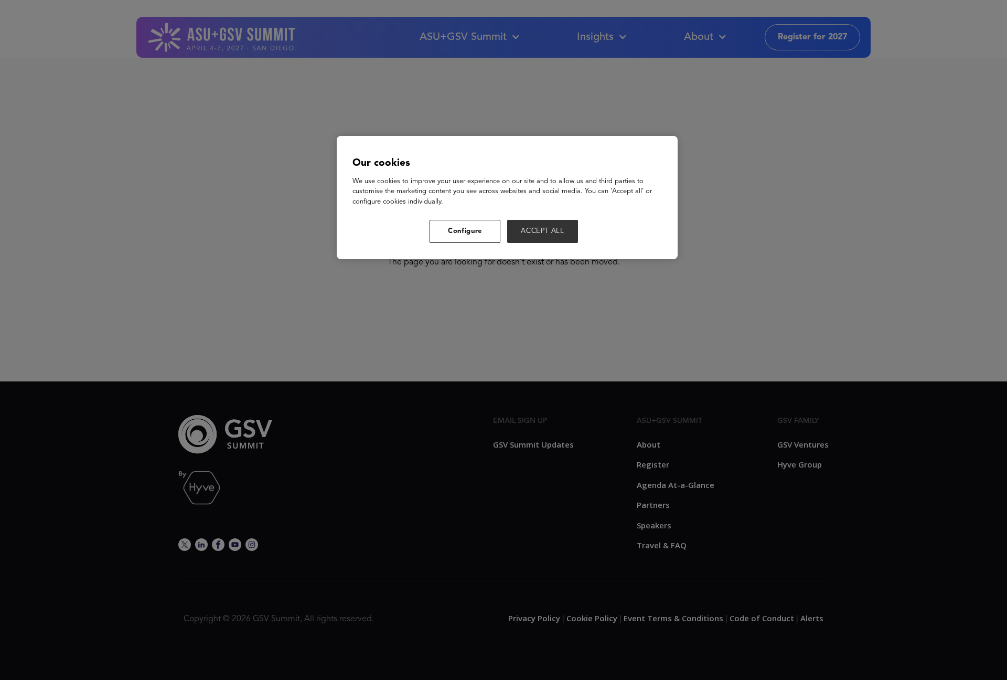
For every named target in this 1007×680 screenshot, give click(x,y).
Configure (465, 231)
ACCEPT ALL (542, 231)
